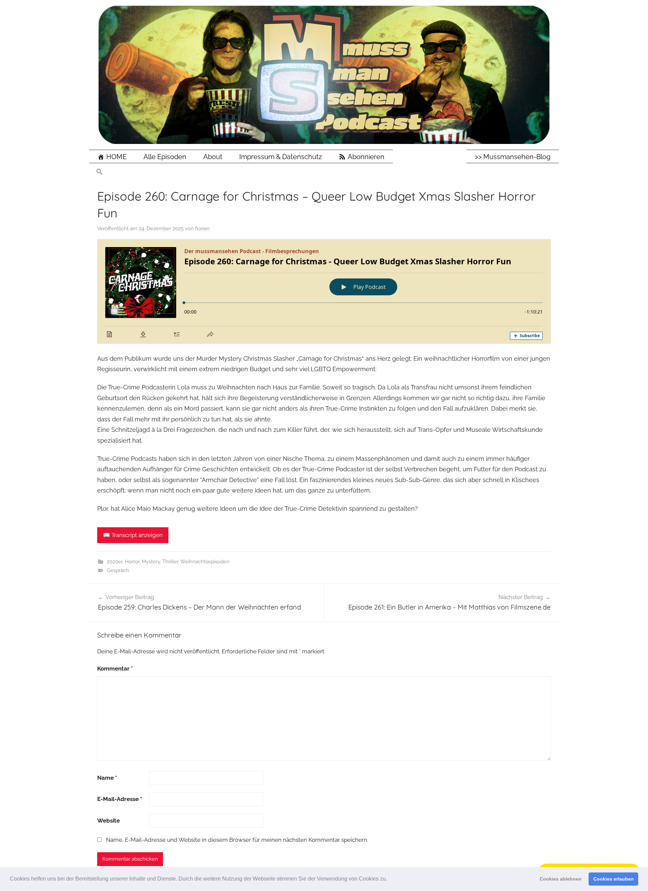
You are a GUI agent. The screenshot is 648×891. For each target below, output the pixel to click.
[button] (389, 880)
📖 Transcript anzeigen (133, 535)
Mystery (151, 562)
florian (202, 229)
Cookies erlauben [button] (613, 879)
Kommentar (115, 668)
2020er (115, 562)
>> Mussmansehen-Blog (512, 157)
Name (107, 777)
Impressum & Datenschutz (280, 157)
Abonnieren (366, 157)
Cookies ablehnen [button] (561, 879)
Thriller (170, 562)
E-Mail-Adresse (119, 799)
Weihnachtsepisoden (205, 562)
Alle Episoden (164, 157)
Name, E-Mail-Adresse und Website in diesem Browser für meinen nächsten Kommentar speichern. (237, 839)
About (212, 157)
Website (108, 820)
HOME (116, 157)
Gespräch (118, 570)
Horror (132, 562)
